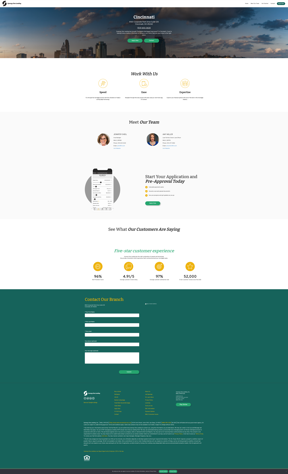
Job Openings (148, 394)
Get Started (265, 3)
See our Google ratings (90, 403)
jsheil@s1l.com (121, 146)
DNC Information (149, 408)
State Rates (117, 406)
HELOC (116, 397)
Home (246, 3)
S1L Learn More (149, 397)
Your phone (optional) (91, 341)
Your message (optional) (91, 351)
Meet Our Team (255, 3)
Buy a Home (117, 391)
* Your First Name (90, 312)
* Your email (88, 331)
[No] (286, 471)
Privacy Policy (149, 400)
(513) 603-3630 (144, 28)
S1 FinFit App (117, 411)
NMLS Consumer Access (151, 414)
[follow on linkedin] (90, 399)
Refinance (117, 394)
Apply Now (281, 3)
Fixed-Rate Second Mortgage (122, 403)
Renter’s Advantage (119, 400)
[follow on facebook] (85, 399)
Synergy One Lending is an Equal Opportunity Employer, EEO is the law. (104, 451)
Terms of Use (148, 406)
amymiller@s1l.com (171, 146)
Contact (273, 3)
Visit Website (117, 148)
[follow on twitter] (88, 399)
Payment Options (150, 411)
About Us (147, 391)
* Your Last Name (89, 322)
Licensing (147, 403)
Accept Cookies (163, 471)
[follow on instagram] (93, 399)
